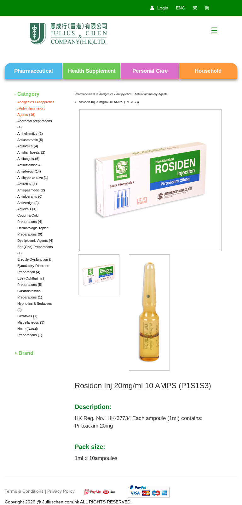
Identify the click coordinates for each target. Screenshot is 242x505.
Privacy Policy (61, 491)
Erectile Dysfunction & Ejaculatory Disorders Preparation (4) (34, 266)
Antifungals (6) (28, 159)
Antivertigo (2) (28, 203)
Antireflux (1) (27, 184)
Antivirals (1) (27, 209)
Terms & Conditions (24, 491)
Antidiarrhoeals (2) (31, 152)
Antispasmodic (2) (31, 190)
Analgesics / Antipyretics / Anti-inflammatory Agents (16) (36, 108)
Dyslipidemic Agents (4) (35, 240)
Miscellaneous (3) (30, 322)
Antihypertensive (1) (32, 177)
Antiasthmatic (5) (30, 140)
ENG (180, 7)
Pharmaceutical (85, 94)
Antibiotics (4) (27, 146)
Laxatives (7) (27, 316)
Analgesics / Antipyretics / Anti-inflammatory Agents (133, 94)
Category (28, 94)
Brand (26, 353)
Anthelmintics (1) (30, 133)
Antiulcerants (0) (30, 196)
